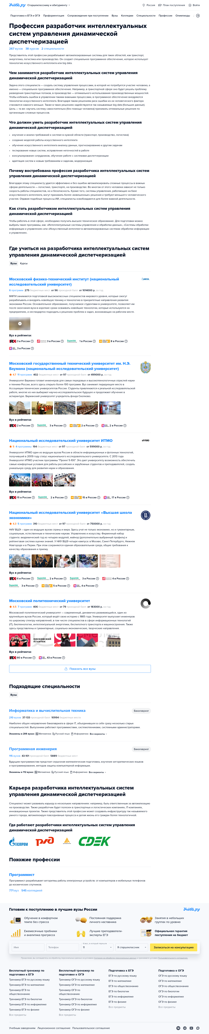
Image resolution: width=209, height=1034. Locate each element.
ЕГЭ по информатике (121, 996)
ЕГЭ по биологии (119, 991)
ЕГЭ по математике (120, 981)
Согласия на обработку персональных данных (115, 958)
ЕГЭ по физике (117, 1001)
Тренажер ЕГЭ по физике (24, 1009)
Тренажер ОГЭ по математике (77, 985)
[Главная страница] (17, 5)
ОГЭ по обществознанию (173, 986)
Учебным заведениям (22, 1028)
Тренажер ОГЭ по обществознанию (69, 992)
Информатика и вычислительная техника (47, 710)
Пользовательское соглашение (91, 1028)
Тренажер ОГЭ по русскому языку (79, 979)
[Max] (198, 1028)
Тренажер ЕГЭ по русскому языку (29, 979)
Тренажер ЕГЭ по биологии (25, 999)
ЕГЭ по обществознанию (123, 986)
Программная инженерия (33, 749)
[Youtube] (191, 1028)
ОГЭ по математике (170, 981)
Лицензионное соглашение (53, 1028)
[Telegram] (185, 1028)
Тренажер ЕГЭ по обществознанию (19, 992)
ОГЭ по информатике (171, 996)
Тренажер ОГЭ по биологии (75, 999)
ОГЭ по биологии (168, 991)
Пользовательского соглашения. (173, 958)
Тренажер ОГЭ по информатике (78, 1004)
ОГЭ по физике (167, 1001)
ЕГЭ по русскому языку (123, 975)
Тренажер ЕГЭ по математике (26, 985)
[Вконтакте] (178, 1028)
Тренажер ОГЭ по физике (74, 1009)
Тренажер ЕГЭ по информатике (28, 1004)
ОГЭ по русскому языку (172, 975)
